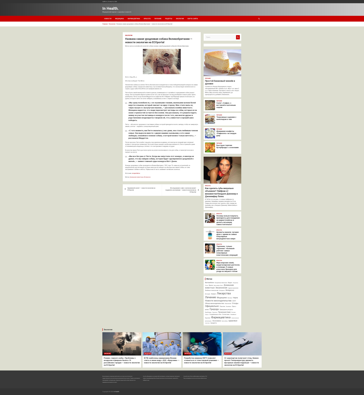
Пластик (222, 306)
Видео (230, 282)
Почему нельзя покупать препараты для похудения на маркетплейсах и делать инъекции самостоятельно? (228, 220)
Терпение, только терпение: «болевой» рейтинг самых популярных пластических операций (227, 250)
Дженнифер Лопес (218, 285)
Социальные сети (215, 314)
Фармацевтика (134, 19)
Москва (230, 298)
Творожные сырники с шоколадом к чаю (226, 118)
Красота (147, 19)
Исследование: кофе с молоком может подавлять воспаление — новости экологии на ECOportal (180, 190)
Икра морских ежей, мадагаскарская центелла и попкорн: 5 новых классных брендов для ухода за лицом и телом (228, 267)
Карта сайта (193, 19)
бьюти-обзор (225, 321)
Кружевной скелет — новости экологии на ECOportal (141, 189)
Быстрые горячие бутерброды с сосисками (227, 146)
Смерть (207, 314)
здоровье (232, 321)
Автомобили (209, 282)
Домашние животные (136, 177)
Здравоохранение (233, 288)
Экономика (216, 321)
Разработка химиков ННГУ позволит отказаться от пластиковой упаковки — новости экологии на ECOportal (201, 360)
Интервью (222, 290)
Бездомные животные (221, 282)
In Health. (110, 8)
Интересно (147, 177)
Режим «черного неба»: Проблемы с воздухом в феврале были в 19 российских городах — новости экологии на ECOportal (122, 361)
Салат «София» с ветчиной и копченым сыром (226, 105)
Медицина (119, 19)
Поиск (238, 37)
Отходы (235, 303)
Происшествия (224, 312)
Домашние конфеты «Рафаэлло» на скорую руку (226, 133)
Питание (157, 19)
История (207, 294)
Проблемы (208, 312)
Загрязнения (221, 288)
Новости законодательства (218, 300)
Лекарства (224, 293)
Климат (213, 294)
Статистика (225, 314)
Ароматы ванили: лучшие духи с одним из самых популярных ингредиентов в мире (227, 235)
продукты (213, 323)
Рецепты (168, 19)
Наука (235, 298)
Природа (214, 309)
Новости (107, 19)
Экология (180, 19)
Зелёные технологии (211, 290)
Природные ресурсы (226, 309)
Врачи (211, 285)
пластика (207, 323)
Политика (228, 306)
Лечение (210, 297)
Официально (212, 306)
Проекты (214, 312)
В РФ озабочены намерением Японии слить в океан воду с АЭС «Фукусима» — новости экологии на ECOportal (161, 360)
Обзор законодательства (214, 303)
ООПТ (234, 301)
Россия (233, 312)
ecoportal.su (136, 173)
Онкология (228, 303)
